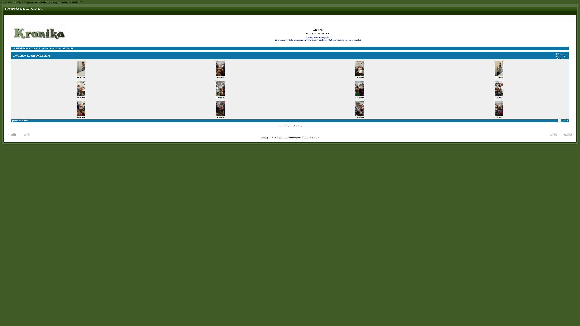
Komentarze (311, 40)
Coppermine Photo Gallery (294, 126)
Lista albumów (281, 40)
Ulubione (349, 40)
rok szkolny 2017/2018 (37, 48)
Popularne (322, 40)
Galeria (40, 9)
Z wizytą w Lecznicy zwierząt (60, 48)
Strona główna (312, 38)
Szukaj (358, 40)
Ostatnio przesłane (296, 40)
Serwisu (26, 9)
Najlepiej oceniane (336, 40)
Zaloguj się (324, 38)
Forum (33, 9)
